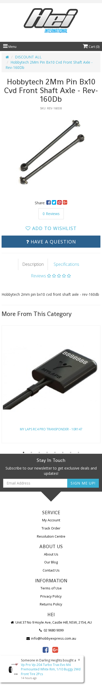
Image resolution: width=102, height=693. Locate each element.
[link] (45, 649)
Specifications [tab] (66, 264)
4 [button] (47, 452)
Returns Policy (51, 604)
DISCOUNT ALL (28, 56)
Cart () (93, 46)
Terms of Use (51, 588)
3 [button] (39, 452)
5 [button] (55, 452)
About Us (51, 554)
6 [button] (62, 452)
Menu (12, 46)
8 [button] (78, 452)
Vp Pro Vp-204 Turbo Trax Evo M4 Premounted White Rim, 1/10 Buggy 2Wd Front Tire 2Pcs (51, 669)
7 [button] (70, 452)
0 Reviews (51, 213)
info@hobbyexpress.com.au (53, 638)
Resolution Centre (51, 536)
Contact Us (51, 570)
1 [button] (23, 452)
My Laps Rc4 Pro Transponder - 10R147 (51, 429)
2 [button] (31, 452)
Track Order (51, 528)
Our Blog (51, 562)
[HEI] (51, 21)
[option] (51, 152)
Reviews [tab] (39, 276)
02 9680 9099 (53, 630)
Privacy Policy (51, 596)
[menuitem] (49, 202)
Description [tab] (33, 264)
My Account (51, 520)
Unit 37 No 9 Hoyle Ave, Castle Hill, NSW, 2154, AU (53, 622)
